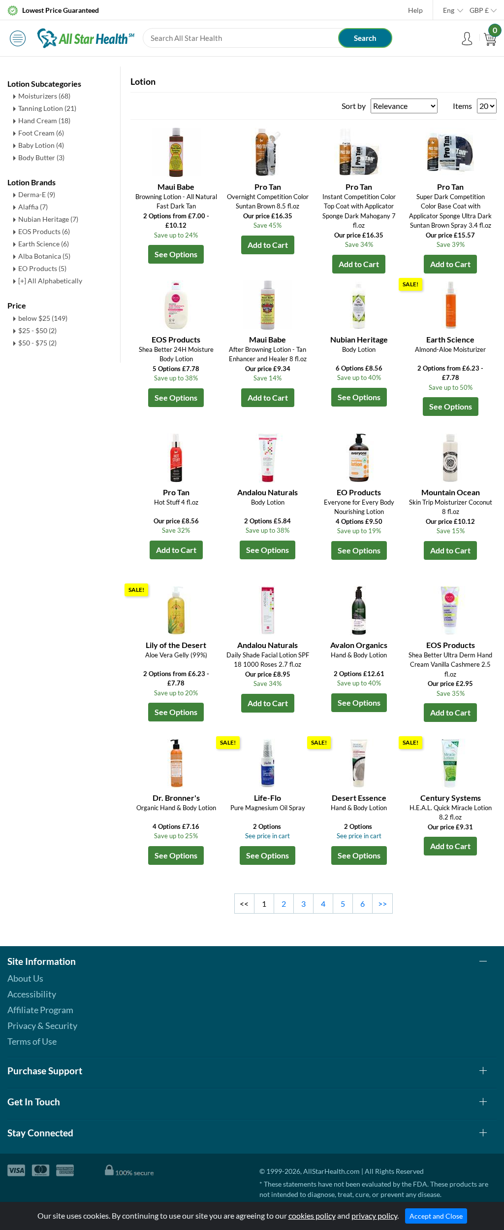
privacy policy (374, 1215)
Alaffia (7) (33, 207)
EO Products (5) (42, 268)
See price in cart (267, 836)
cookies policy (312, 1215)
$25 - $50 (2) (37, 330)
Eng (448, 10)
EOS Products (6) (44, 231)
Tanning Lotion (47, 108)
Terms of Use (32, 1041)
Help (415, 10)
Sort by (354, 105)
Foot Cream (41, 133)
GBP (479, 10)
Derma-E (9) (36, 194)
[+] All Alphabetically (50, 280)
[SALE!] (450, 303)
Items (462, 105)
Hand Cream (44, 120)
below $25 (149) (42, 318)
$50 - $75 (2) (37, 343)
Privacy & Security (42, 1025)
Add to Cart (268, 244)
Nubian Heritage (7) (48, 219)
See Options (176, 254)
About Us (25, 978)
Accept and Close (436, 1216)
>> (382, 903)
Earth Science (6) (43, 243)
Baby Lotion (41, 145)
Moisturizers (44, 96)
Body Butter (41, 157)
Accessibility (31, 994)
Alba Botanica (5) (44, 256)
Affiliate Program (40, 1009)
